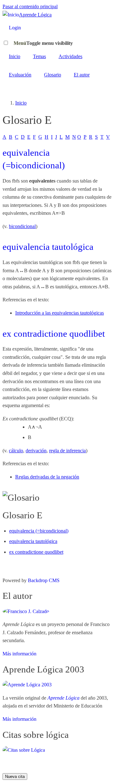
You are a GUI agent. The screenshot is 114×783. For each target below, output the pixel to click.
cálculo (16, 450)
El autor (82, 74)
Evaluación (20, 74)
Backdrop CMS (44, 580)
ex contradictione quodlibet (54, 333)
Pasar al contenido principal (30, 6)
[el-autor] (26, 611)
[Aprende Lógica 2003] (27, 684)
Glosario (52, 74)
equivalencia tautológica (48, 247)
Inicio (14, 56)
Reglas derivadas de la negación (47, 476)
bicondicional (22, 226)
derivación (36, 450)
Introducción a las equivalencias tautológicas (59, 313)
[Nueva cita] (24, 750)
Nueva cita (15, 776)
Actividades (70, 56)
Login (15, 27)
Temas (39, 56)
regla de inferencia (67, 450)
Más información (19, 653)
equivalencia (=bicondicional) (38, 530)
